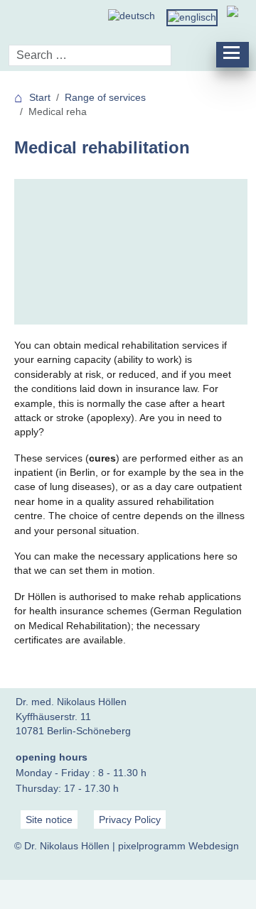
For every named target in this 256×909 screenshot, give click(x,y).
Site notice (49, 819)
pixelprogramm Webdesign (178, 846)
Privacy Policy (130, 819)
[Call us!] (232, 16)
